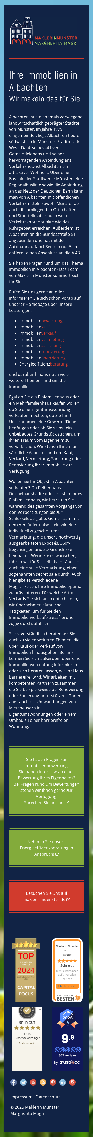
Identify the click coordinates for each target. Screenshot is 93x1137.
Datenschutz (48, 1097)
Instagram (72, 1082)
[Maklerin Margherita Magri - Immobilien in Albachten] (44, 30)
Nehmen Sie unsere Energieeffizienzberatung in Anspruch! (46, 848)
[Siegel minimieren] (40, 1009)
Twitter (23, 1082)
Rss (43, 1082)
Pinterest (53, 1082)
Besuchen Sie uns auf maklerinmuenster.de (45, 896)
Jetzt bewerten (67, 986)
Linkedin (62, 1082)
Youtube (33, 1082)
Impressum (21, 1097)
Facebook (13, 1082)
